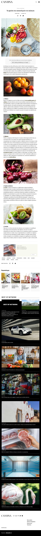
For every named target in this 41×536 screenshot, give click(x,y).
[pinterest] (20, 15)
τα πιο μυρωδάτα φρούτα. (30, 100)
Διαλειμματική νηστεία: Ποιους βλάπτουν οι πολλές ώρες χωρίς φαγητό (13, 369)
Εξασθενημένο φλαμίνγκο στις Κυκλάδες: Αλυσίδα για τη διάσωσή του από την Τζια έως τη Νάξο (17, 506)
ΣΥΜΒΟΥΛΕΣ (4, 284)
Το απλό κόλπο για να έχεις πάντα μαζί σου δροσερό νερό (35, 286)
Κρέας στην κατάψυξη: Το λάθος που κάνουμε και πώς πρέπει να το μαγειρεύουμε (22, 248)
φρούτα (5, 72)
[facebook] (17, 15)
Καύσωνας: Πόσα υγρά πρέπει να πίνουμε (5, 286)
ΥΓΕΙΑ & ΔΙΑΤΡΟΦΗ (20, 8)
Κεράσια (8, 259)
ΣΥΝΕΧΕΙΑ (33, 254)
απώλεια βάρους (12, 157)
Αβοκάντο (6, 136)
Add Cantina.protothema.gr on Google (20, 62)
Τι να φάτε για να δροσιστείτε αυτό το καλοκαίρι (15, 286)
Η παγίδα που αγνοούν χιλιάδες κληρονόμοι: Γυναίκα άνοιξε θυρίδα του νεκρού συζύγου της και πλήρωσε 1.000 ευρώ (20, 479)
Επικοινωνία (29, 523)
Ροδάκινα (12, 259)
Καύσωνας (3, 259)
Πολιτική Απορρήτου (31, 521)
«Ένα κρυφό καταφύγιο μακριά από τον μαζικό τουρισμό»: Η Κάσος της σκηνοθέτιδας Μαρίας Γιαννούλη (18, 424)
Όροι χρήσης (29, 520)
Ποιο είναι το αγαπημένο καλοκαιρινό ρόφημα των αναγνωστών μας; (25, 287)
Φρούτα (17, 259)
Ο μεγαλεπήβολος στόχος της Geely (7, 342)
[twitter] (23, 15)
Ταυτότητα (29, 524)
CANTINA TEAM (17, 13)
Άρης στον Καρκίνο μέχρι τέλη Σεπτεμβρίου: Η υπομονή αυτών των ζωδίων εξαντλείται (15, 397)
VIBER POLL (23, 284)
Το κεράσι (5, 187)
